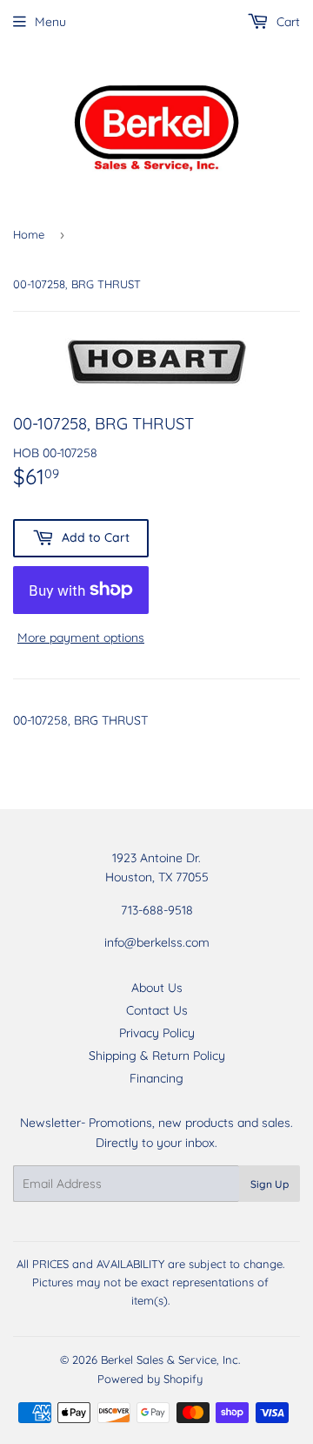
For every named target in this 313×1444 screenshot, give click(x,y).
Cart (286, 22)
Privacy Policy (157, 1033)
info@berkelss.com (157, 942)
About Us (157, 987)
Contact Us (157, 1010)
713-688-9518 (157, 910)
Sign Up (269, 1184)
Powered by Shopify (150, 1379)
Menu (50, 22)
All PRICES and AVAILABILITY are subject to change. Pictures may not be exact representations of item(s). (150, 1282)
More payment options (80, 637)
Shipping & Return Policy (157, 1055)
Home (28, 234)
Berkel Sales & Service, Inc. (170, 1359)
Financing (156, 1078)
